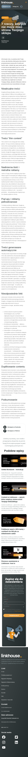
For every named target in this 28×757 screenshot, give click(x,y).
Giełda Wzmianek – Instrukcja (12, 469)
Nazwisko (5, 599)
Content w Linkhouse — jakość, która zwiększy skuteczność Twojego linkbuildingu (13, 499)
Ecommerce (5, 17)
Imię (4, 597)
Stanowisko (6, 606)
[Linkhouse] (7, 2)
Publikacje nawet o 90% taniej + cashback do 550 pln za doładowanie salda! (13, 531)
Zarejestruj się (6, 6)
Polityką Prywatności (18, 611)
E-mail (5, 601)
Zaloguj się (15, 6)
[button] (13, 427)
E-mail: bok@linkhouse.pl (6, 707)
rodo (4, 608)
